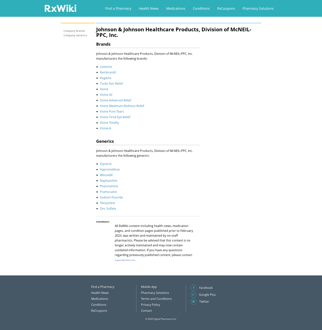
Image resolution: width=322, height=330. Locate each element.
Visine (104, 89)
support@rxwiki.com (125, 260)
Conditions (201, 8)
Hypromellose (110, 169)
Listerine (106, 67)
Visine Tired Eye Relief (115, 117)
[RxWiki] (60, 8)
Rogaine (105, 78)
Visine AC (106, 95)
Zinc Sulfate (108, 208)
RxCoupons (226, 8)
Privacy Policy (150, 305)
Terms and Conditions (156, 299)
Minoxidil (106, 175)
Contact (146, 311)
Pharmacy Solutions (258, 8)
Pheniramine (109, 186)
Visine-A (105, 128)
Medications (175, 8)
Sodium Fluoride (111, 197)
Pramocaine (108, 192)
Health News (149, 8)
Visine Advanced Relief (115, 100)
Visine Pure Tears (112, 111)
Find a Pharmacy (118, 8)
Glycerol (105, 164)
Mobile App (149, 287)
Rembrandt (108, 72)
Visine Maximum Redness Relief (122, 106)
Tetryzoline (107, 203)
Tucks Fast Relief (111, 83)
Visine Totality (109, 123)
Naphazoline (108, 181)
